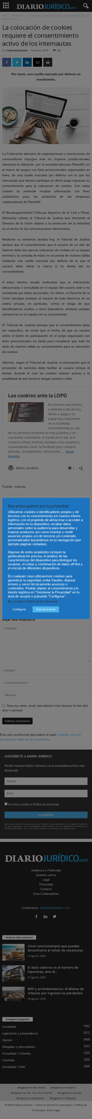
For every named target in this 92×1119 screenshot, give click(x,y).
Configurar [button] (19, 609)
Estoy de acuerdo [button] (45, 609)
